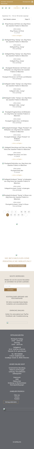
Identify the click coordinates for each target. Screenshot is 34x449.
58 (21, 212)
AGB (17, 379)
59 (25, 212)
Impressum (17, 377)
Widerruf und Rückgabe (17, 370)
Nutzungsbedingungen (17, 385)
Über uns (17, 395)
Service (17, 397)
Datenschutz (17, 381)
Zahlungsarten (17, 373)
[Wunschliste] (23, 8)
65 (22, 215)
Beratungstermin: (27, 1)
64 (18, 215)
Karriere (16, 399)
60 (29, 212)
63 (15, 215)
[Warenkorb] (26, 8)
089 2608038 (18, 354)
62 (11, 215)
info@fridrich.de (19, 356)
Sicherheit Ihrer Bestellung (17, 368)
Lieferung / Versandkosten (17, 371)
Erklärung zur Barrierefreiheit (17, 383)
